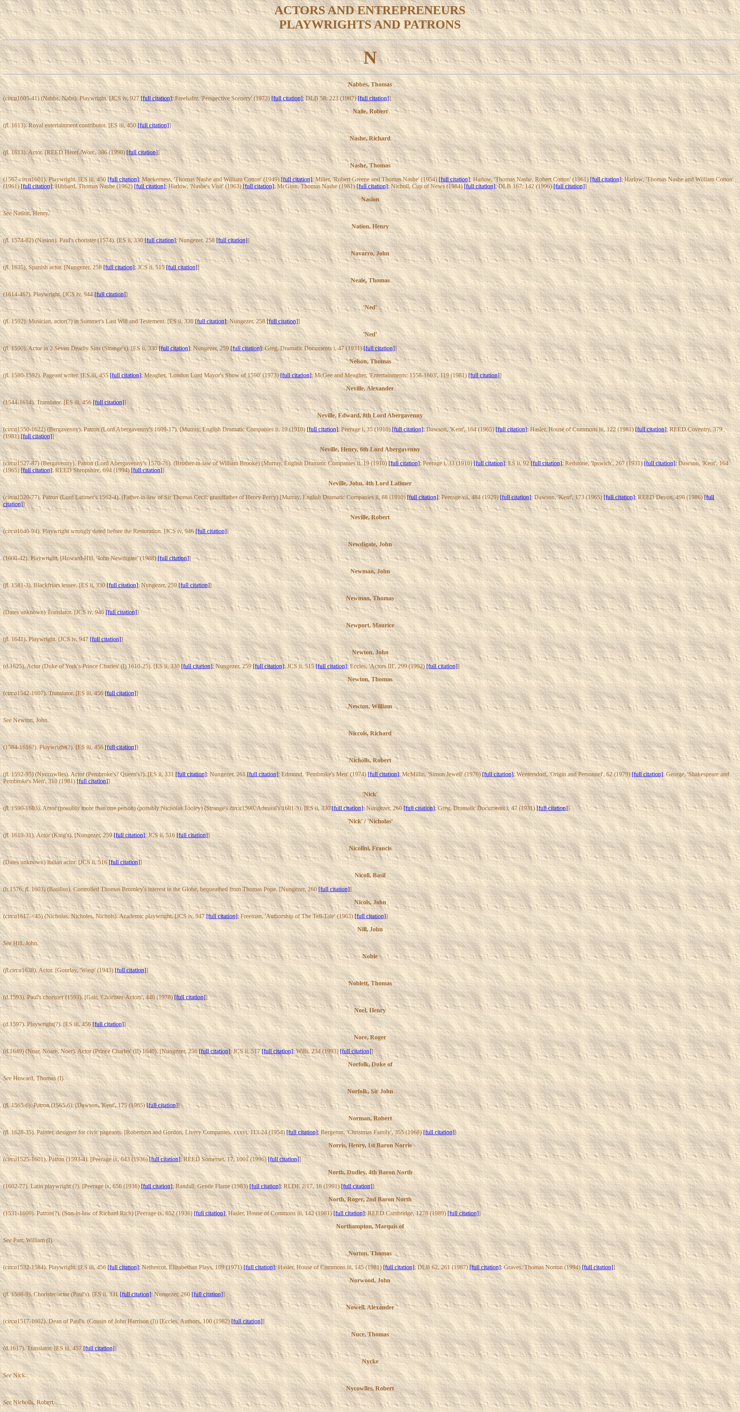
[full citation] (156, 98)
